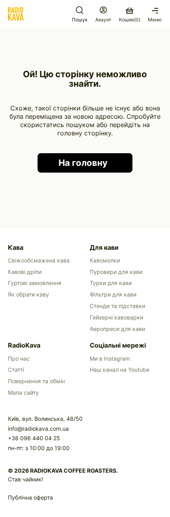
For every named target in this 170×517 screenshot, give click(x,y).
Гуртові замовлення (34, 282)
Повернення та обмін (36, 381)
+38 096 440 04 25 (34, 438)
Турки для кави (111, 282)
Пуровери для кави (116, 271)
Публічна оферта (30, 497)
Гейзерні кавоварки (116, 317)
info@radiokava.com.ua (38, 428)
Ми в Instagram (110, 358)
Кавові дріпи (25, 271)
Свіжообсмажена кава (39, 260)
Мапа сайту (23, 392)
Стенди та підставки (117, 305)
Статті (16, 369)
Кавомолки (105, 260)
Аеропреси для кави (117, 328)
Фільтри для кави (113, 294)
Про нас (19, 358)
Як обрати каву (28, 294)
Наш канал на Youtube (119, 369)
